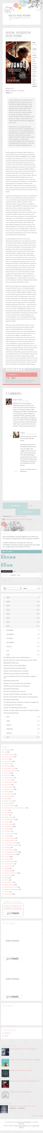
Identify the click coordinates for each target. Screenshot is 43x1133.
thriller (6, 878)
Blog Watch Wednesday (11, 663)
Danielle (7, 1033)
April (8, 721)
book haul (7, 773)
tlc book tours (8, 882)
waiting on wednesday (11, 889)
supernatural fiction (23, 382)
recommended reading (11, 845)
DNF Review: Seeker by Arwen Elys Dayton (22, 1106)
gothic (6, 798)
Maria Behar (17, 399)
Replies (11, 435)
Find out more (7, 551)
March (9, 725)
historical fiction (9, 805)
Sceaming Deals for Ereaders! (13, 705)
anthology (7, 750)
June (8, 655)
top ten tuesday (9, 885)
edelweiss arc (8, 789)
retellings (7, 847)
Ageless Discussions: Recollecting (20, 1092)
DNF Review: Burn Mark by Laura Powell (16, 673)
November (10, 634)
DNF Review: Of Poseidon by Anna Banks (16, 686)
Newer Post (15, 505)
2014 (8, 618)
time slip (6, 880)
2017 (8, 606)
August (9, 646)
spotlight (7, 868)
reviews (13, 382)
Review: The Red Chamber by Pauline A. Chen (18, 694)
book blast (7, 766)
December (10, 630)
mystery (6, 822)
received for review (10, 843)
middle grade (8, 817)
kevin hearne (11, 380)
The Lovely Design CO (21, 1126)
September (10, 642)
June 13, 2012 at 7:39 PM (21, 401)
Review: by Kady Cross (25, 1081)
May (8, 717)
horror (6, 810)
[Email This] (7, 378)
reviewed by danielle (11, 852)
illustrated (7, 812)
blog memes (8, 761)
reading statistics (9, 840)
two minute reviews (10, 887)
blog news (7, 764)
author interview (9, 754)
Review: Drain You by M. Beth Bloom (15, 665)
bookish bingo (8, 778)
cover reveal (8, 780)
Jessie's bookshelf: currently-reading (13, 907)
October (10, 638)
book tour (7, 775)
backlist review (9, 757)
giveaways (7, 796)
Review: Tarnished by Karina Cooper (15, 708)
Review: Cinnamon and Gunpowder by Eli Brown (25, 1060)
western (6, 892)
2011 (8, 737)
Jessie (22, 432)
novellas (7, 836)
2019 (8, 597)
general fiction (8, 794)
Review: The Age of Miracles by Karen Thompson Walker (21, 710)
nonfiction (7, 831)
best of (6, 759)
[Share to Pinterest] (15, 378)
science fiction (8, 861)
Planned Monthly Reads (11, 713)
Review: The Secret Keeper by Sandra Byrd (17, 683)
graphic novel (8, 801)
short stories (8, 866)
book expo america (10, 771)
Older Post (27, 512)
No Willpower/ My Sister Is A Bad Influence (17, 657)
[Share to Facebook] (13, 378)
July (8, 651)
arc (5, 752)
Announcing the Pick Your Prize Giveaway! (23, 1049)
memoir (6, 815)
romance (7, 859)
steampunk (7, 871)
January (9, 733)
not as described (9, 833)
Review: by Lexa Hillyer (21, 1070)
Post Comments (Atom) (18, 516)
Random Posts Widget (38, 1116)
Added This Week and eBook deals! (15, 668)
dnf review (7, 785)
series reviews (9, 864)
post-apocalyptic (9, 838)
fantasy (6, 792)
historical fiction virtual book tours (15, 808)
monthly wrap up (9, 819)
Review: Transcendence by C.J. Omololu (16, 671)
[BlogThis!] (9, 378)
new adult (7, 829)
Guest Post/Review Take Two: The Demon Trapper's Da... (20, 677)
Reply (9, 406)
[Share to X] (11, 378)
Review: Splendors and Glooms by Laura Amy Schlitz (20, 660)
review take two (9, 850)
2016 (8, 610)
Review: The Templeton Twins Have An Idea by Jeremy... (21, 697)
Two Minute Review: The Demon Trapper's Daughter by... (21, 702)
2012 (8, 626)
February (10, 729)
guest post (7, 803)
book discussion (9, 768)
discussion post (9, 782)
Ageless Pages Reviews (20, 15)
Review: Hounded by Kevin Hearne (15, 691)
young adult (8, 894)
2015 (8, 614)
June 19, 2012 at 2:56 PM (28, 434)
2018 (8, 601)
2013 (8, 622)
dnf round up (8, 787)
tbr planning (8, 875)
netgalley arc (22, 380)
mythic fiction (8, 824)
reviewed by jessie (10, 854)
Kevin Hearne (34, 52)
